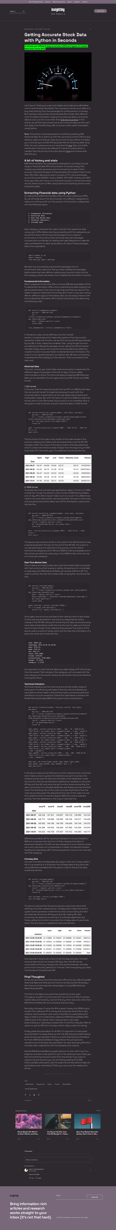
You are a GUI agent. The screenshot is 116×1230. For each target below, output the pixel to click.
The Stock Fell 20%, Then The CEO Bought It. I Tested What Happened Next (57, 1133)
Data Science (30, 1084)
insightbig (58, 10)
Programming (40, 1084)
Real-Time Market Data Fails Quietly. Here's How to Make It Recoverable (87, 1133)
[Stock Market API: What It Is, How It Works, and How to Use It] (28, 1121)
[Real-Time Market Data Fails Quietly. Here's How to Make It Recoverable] (87, 1121)
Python (49, 1084)
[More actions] (90, 29)
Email (58, 1195)
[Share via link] (39, 1095)
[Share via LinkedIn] (34, 1095)
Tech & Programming (31, 1088)
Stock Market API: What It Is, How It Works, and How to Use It (28, 1133)
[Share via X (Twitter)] (30, 1095)
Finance (57, 1084)
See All (99, 1110)
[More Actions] (90, 1170)
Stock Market (67, 1084)
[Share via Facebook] (25, 1095)
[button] (100, 11)
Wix (86, 1217)
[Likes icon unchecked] (30, 1178)
